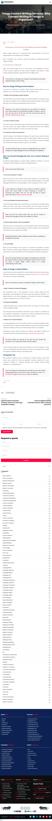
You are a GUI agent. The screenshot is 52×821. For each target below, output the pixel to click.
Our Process (30, 751)
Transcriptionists (26, 672)
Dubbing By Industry (26, 531)
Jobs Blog (26, 565)
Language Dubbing (26, 573)
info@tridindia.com (7, 794)
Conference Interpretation (26, 498)
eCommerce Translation (7, 749)
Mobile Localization (26, 635)
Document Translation (26, 523)
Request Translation (6, 726)
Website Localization (26, 699)
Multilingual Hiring (26, 640)
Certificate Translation (26, 496)
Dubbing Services (32, 720)
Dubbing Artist (26, 528)
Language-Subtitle (26, 593)
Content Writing (10, 392)
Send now (26, 460)
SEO (26, 652)
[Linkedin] (40, 817)
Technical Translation (26, 665)
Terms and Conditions (32, 768)
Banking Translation (6, 764)
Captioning (26, 491)
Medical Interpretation (26, 627)
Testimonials (5, 722)
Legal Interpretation (26, 600)
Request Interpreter (6, 728)
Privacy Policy (31, 766)
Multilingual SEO (26, 647)
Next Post (49, 398)
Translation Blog (27, 677)
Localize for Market (26, 612)
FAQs (29, 749)
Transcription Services (33, 724)
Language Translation (26, 588)
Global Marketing (26, 543)
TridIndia (11, 817)
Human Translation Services (34, 738)
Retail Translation (6, 755)
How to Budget (26, 548)
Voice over (26, 694)
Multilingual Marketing (26, 642)
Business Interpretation (26, 481)
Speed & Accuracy (32, 753)
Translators (26, 687)
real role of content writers (41, 274)
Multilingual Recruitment (26, 645)
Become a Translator (32, 755)
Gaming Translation (6, 768)
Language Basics (26, 568)
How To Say (26, 553)
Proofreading (26, 650)
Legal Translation (26, 605)
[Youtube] (43, 817)
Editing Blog (26, 533)
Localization (26, 608)
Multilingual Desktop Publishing (35, 736)
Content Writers (27, 23)
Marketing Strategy (26, 622)
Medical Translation (26, 632)
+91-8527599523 (6, 790)
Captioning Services (32, 730)
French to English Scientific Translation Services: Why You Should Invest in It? (39, 402)
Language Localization (26, 583)
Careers (29, 759)
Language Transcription (26, 585)
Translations (26, 685)
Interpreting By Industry (26, 563)
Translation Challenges (26, 682)
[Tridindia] (7, 2)
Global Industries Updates (26, 540)
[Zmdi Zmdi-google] (50, 817)
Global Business (26, 538)
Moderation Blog (26, 637)
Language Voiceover (26, 590)
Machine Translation (26, 615)
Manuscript (26, 617)
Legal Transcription (26, 603)
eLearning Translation (7, 751)
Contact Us (4, 724)
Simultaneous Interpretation (26, 655)
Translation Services (32, 719)
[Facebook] (30, 817)
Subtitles (26, 662)
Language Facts (26, 575)
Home (20, 23)
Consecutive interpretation (26, 501)
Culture (26, 516)
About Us (4, 719)
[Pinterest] (47, 817)
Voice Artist (26, 692)
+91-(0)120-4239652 (7, 792)
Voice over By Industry (26, 697)
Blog (29, 757)
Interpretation (26, 558)
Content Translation (26, 508)
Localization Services (33, 722)
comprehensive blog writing (36, 333)
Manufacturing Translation (8, 762)
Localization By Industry (26, 610)
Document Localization (26, 521)
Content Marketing (26, 506)
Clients (3, 720)
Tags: (2, 392)
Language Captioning (26, 570)
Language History (26, 578)
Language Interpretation (26, 580)
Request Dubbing (6, 732)
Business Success (26, 483)
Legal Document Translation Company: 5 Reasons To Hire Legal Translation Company (11, 402)
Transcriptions (26, 675)
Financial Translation (6, 760)
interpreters (26, 560)
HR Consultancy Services (34, 740)
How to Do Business (26, 550)
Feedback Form (31, 760)
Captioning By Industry (26, 493)
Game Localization (26, 535)
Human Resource (26, 555)
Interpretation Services (33, 726)
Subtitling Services (32, 728)
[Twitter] (34, 817)
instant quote (22, 374)
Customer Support (32, 762)
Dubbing (26, 526)
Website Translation (26, 702)
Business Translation (26, 488)
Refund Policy (31, 764)
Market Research (26, 620)
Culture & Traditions (26, 518)
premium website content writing (14, 115)
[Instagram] (37, 817)
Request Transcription (7, 730)
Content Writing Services (33, 734)
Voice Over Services (32, 732)
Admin (13, 42)
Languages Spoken (26, 595)
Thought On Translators (26, 667)
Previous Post (3, 398)
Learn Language (26, 598)
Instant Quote (5, 734)
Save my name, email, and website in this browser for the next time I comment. (24, 428)
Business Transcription (26, 486)
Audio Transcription (26, 478)
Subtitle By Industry (26, 660)
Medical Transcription (26, 630)
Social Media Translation (26, 657)
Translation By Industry (26, 680)
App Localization (26, 476)
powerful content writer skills (23, 194)
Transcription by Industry (26, 670)
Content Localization (26, 503)
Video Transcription (26, 689)
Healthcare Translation (26, 545)
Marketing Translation (26, 625)
